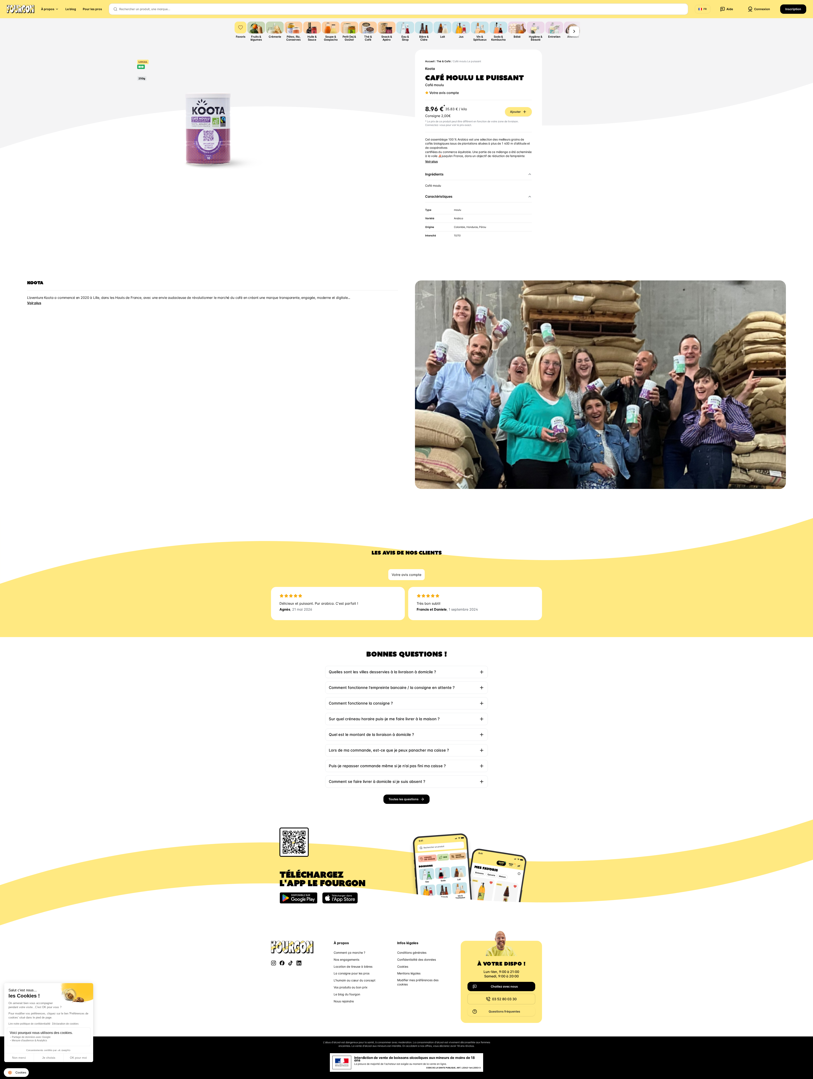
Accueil (429, 61)
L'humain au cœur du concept (354, 980)
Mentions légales (408, 973)
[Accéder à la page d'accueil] (20, 9)
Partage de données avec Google (31, 1037)
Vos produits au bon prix (351, 987)
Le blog (70, 9)
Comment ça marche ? (349, 952)
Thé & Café (444, 61)
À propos (47, 9)
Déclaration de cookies (65, 1023)
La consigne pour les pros (351, 973)
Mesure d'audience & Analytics (29, 1040)
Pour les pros (92, 9)
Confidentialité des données (416, 959)
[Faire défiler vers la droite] (574, 31)
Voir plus (431, 161)
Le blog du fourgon (347, 994)
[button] (16, 1072)
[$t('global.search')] (115, 9)
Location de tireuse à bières (353, 966)
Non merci (19, 1057)
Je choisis (48, 1057)
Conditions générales (411, 952)
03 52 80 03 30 (504, 999)
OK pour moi (78, 1057)
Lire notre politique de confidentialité (29, 1023)
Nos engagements (346, 959)
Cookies (402, 966)
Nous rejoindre (344, 1001)
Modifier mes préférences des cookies (417, 982)
